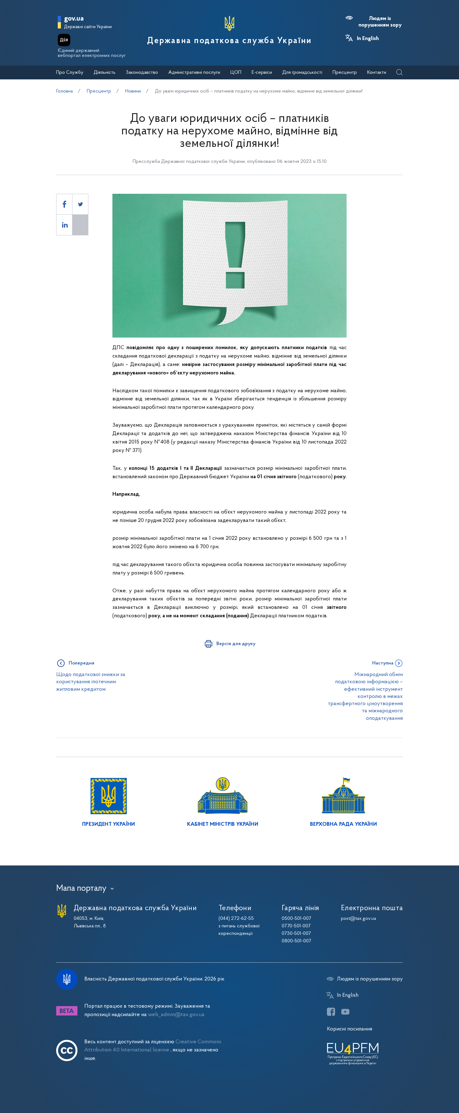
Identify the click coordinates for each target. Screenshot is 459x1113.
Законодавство (142, 72)
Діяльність (105, 72)
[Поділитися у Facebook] (64, 204)
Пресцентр (345, 72)
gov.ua (74, 19)
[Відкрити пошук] (399, 72)
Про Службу (69, 72)
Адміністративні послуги (194, 72)
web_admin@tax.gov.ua (176, 1014)
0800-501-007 (296, 941)
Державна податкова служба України (229, 41)
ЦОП (235, 72)
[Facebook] (331, 1012)
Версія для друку (235, 643)
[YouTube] (345, 1012)
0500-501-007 (296, 918)
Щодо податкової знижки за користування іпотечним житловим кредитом (90, 682)
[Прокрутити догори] (428, 1088)
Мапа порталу (81, 888)
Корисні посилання (349, 1029)
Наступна (382, 663)
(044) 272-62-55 (236, 918)
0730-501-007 (296, 933)
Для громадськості (302, 72)
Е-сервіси (262, 72)
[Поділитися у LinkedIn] (64, 225)
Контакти (376, 72)
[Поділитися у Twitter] (80, 204)
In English (368, 39)
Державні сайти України (88, 27)
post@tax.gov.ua (358, 918)
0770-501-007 (296, 926)
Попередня (81, 663)
